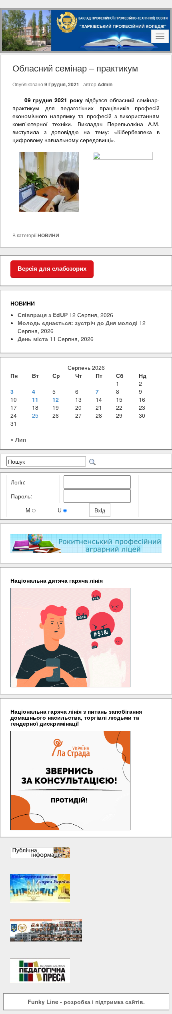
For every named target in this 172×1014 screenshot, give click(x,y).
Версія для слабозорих (52, 268)
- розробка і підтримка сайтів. (86, 1002)
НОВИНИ (48, 235)
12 (55, 399)
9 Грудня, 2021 (61, 84)
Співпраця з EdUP (43, 315)
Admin (105, 84)
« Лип (18, 439)
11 (35, 399)
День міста (33, 339)
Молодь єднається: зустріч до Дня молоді (78, 323)
